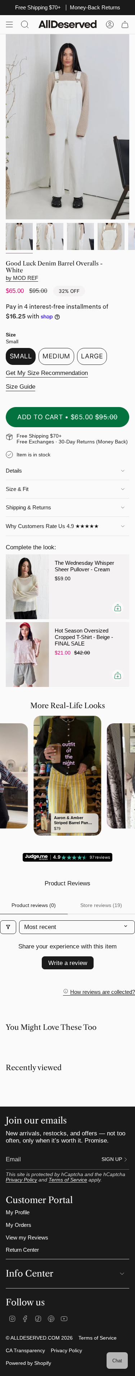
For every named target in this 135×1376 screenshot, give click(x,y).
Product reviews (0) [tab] (34, 905)
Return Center (22, 1250)
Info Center (29, 1273)
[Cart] (124, 24)
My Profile (18, 1212)
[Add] (117, 607)
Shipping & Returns (28, 507)
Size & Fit (17, 489)
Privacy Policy (21, 1180)
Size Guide (20, 386)
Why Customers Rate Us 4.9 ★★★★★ (52, 526)
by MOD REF (22, 278)
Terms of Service (68, 1180)
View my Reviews (27, 1238)
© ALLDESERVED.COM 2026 (39, 1338)
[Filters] (8, 927)
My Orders (18, 1225)
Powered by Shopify (28, 1363)
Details (14, 471)
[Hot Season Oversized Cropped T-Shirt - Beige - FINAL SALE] (27, 654)
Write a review (67, 963)
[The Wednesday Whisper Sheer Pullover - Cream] (27, 586)
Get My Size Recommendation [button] (47, 373)
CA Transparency (25, 1350)
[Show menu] (9, 24)
